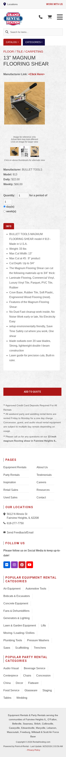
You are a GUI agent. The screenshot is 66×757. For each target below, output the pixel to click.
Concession (43, 675)
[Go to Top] (61, 752)
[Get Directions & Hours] (5, 514)
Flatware (33, 683)
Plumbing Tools (12, 640)
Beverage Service (34, 668)
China (7, 683)
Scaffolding (22, 647)
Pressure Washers (38, 640)
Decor (19, 683)
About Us (42, 467)
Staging (47, 690)
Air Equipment (11, 588)
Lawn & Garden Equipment (19, 625)
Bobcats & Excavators (16, 596)
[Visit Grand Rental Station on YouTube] (29, 564)
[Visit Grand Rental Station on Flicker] (6, 564)
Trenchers (40, 647)
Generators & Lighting (16, 618)
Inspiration (9, 482)
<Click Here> (36, 74)
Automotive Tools (36, 588)
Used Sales (10, 497)
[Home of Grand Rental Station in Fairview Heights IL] (23, 19)
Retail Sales (10, 489)
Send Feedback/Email (20, 532)
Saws (6, 647)
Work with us (54, 4)
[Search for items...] (7, 32)
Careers (41, 482)
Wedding (21, 697)
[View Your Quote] (50, 17)
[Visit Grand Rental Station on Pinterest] (22, 564)
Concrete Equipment (15, 603)
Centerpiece (10, 675)
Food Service (11, 690)
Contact (41, 497)
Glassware (31, 690)
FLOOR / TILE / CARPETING (23, 51)
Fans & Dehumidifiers (16, 610)
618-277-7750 (15, 523)
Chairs (27, 675)
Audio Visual (11, 668)
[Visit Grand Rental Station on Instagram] (14, 564)
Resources (43, 489)
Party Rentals (11, 474)
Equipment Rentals (14, 467)
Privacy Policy (33, 750)
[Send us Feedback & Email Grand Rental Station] (5, 532)
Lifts (43, 625)
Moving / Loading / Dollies (19, 632)
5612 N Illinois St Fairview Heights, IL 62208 (23, 516)
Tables (7, 697)
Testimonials (44, 474)
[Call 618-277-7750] (5, 522)
